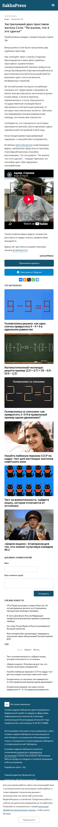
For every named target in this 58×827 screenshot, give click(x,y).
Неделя (27, 649)
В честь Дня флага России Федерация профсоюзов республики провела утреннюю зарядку (28, 618)
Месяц (36, 649)
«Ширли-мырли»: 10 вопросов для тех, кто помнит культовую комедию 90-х (28, 546)
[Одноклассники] (25, 279)
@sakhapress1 (20, 250)
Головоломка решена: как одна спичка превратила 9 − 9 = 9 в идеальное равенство (25, 326)
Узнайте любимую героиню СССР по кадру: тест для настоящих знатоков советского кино (28, 458)
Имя (6, 563)
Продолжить (29, 819)
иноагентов (22, 752)
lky (23, 767)
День (19, 649)
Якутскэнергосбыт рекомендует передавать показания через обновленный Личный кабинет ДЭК (30, 636)
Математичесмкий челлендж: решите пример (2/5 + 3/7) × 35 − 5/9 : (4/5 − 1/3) (28, 370)
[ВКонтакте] (20, 279)
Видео (6, 19)
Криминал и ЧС (17, 19)
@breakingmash (24, 144)
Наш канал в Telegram (31, 272)
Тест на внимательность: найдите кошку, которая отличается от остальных (26, 502)
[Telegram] (37, 279)
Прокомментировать (29, 263)
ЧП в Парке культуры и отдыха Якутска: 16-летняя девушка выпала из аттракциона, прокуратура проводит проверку (27, 608)
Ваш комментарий (13, 575)
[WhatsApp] (33, 279)
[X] (29, 279)
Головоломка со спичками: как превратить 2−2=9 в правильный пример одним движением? (25, 414)
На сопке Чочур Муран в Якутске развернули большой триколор (28, 627)
